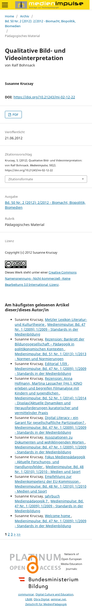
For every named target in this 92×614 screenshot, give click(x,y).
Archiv (24, 16)
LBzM (28, 599)
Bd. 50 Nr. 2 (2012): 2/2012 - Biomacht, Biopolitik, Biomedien (40, 23)
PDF (15, 114)
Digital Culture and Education (54, 594)
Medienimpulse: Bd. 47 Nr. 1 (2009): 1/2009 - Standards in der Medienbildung (50, 329)
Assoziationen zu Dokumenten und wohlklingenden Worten (50, 439)
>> (19, 534)
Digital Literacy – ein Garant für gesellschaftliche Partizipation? (50, 420)
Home (9, 16)
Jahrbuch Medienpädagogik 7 (37, 498)
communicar (26, 594)
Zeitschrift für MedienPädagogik (46, 604)
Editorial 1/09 (56, 363)
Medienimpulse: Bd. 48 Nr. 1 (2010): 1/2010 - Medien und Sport (49, 469)
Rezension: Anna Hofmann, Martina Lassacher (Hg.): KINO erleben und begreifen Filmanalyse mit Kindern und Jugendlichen (48, 385)
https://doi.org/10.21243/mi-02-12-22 (44, 97)
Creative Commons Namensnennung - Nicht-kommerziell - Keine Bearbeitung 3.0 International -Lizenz (41, 278)
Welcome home (58, 515)
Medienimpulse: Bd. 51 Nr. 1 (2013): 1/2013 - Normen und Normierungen (50, 356)
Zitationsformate (20, 179)
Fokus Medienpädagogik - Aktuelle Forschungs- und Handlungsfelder (50, 462)
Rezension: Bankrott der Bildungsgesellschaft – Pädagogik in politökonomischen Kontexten (49, 344)
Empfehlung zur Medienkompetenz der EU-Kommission (47, 479)
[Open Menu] (5, 5)
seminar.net (58, 599)
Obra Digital (41, 599)
